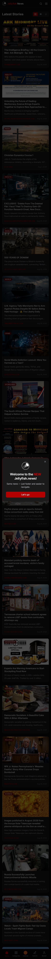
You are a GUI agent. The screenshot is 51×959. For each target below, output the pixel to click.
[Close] (45, 462)
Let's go (25, 494)
